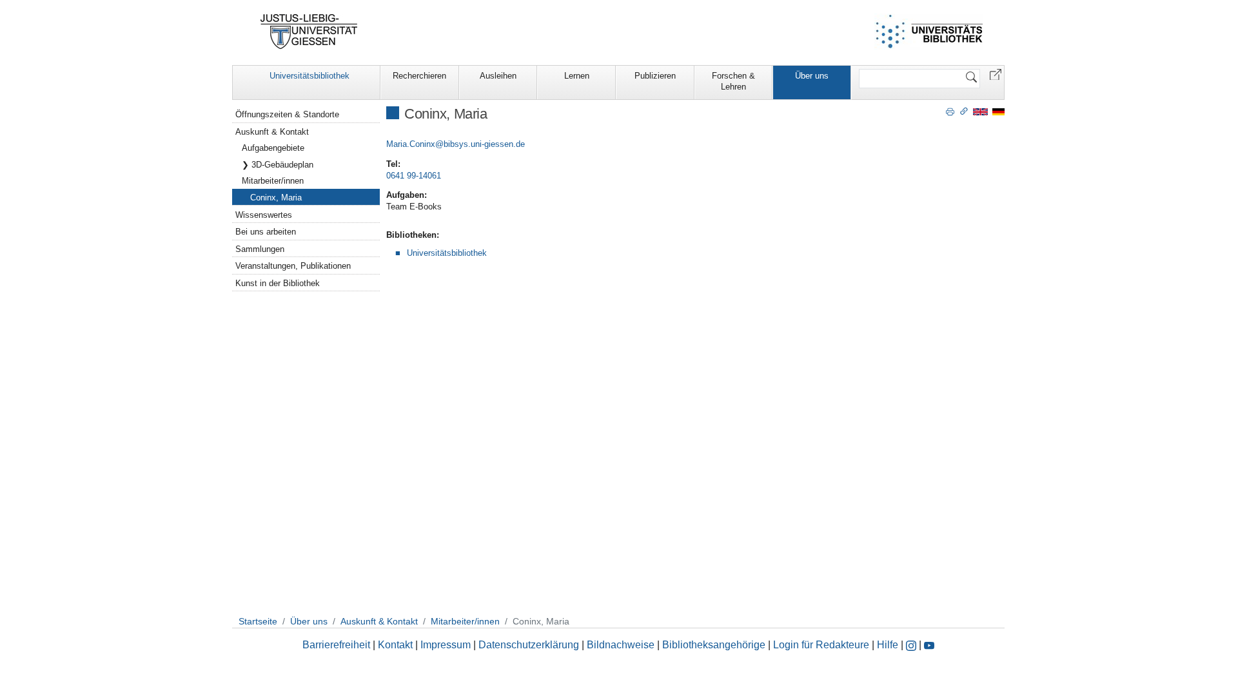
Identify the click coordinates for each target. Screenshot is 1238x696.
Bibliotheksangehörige (713, 644)
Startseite (258, 621)
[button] (995, 74)
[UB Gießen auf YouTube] (929, 644)
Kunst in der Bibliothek (277, 283)
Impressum (445, 644)
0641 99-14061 (413, 175)
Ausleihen (498, 76)
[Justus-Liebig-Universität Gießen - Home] (309, 31)
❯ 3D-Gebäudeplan (277, 164)
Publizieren (655, 76)
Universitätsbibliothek (309, 76)
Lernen (576, 76)
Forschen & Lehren (733, 81)
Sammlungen (259, 249)
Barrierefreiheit (336, 644)
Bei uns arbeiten (265, 232)
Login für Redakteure (821, 644)
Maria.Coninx (410, 144)
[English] (980, 111)
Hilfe (887, 644)
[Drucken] (950, 111)
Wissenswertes (263, 215)
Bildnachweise (620, 644)
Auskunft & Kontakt (272, 132)
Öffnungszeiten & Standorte (287, 114)
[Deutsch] (998, 111)
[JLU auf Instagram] (912, 644)
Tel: (393, 164)
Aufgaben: (406, 195)
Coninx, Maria (276, 197)
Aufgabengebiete (273, 148)
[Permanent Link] (964, 110)
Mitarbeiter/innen (273, 181)
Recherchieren (419, 76)
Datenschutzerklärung (528, 644)
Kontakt (395, 644)
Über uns (812, 76)
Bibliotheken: (412, 235)
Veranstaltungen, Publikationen (293, 266)
